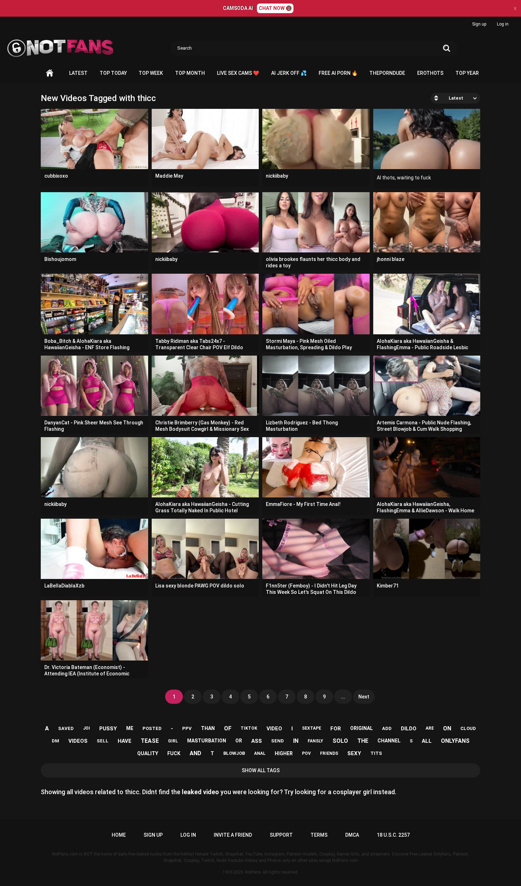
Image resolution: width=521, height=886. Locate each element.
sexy (354, 753)
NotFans (253, 872)
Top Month (190, 73)
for (335, 728)
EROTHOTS (430, 73)
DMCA (352, 835)
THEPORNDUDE (387, 73)
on (447, 728)
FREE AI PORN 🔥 (338, 73)
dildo (408, 728)
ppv (187, 728)
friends (329, 753)
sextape (311, 728)
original (361, 728)
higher (284, 753)
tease (150, 740)
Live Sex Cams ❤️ (238, 73)
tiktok (249, 728)
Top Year (467, 73)
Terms (318, 835)
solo (340, 740)
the (362, 740)
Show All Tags (261, 770)
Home (49, 73)
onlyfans (455, 740)
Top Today (113, 73)
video (274, 728)
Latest (78, 73)
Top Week (151, 73)
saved (66, 728)
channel (388, 740)
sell (102, 740)
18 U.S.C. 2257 (393, 835)
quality (147, 753)
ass (256, 741)
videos (78, 741)
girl (173, 741)
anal (259, 753)
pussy (108, 728)
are (430, 728)
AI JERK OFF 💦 (289, 73)
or (238, 740)
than (208, 728)
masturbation (206, 740)
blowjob (234, 753)
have (124, 741)
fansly (315, 741)
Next (363, 697)
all (427, 741)
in (295, 740)
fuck (173, 753)
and (195, 753)
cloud (468, 728)
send (277, 740)
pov (306, 753)
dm (55, 740)
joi (86, 728)
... (343, 697)
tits (376, 753)
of (227, 728)
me (129, 728)
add (387, 728)
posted (152, 728)
